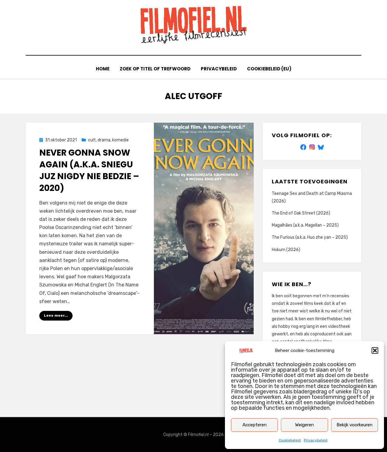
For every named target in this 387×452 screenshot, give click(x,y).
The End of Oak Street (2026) (301, 213)
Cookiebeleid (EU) (269, 69)
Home (102, 69)
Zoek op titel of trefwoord (155, 69)
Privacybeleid (315, 440)
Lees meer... (56, 315)
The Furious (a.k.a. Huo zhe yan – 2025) (310, 237)
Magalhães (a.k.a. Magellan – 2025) (305, 225)
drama (104, 140)
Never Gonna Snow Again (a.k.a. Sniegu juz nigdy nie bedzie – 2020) (89, 170)
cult (92, 140)
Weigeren (304, 425)
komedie (120, 140)
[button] (375, 350)
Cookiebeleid (290, 440)
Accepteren (254, 425)
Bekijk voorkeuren (354, 425)
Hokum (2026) (286, 249)
